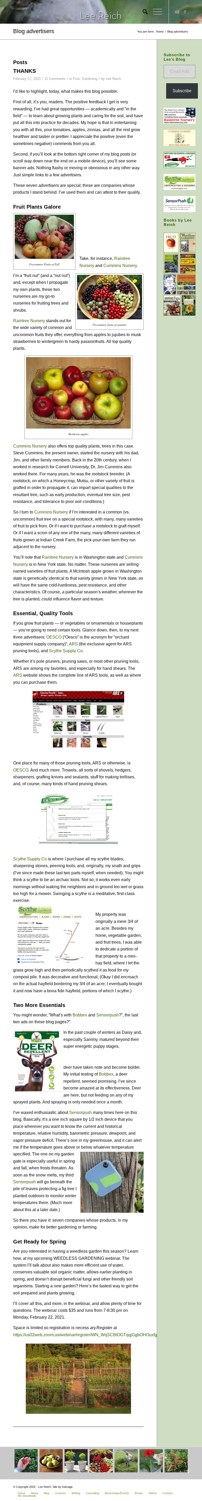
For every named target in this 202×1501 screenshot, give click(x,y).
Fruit (76, 79)
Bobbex (80, 1015)
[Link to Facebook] (185, 12)
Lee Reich (113, 79)
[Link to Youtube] (177, 12)
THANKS (24, 71)
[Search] (142, 12)
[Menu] (155, 12)
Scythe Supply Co (66, 651)
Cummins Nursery (120, 265)
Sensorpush (107, 1015)
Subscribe (182, 91)
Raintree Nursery (29, 320)
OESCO (54, 637)
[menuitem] (142, 12)
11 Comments (54, 79)
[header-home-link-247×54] (101, 12)
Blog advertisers (33, 31)
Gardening (89, 79)
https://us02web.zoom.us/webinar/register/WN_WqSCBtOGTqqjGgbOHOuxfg (85, 1335)
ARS (73, 644)
